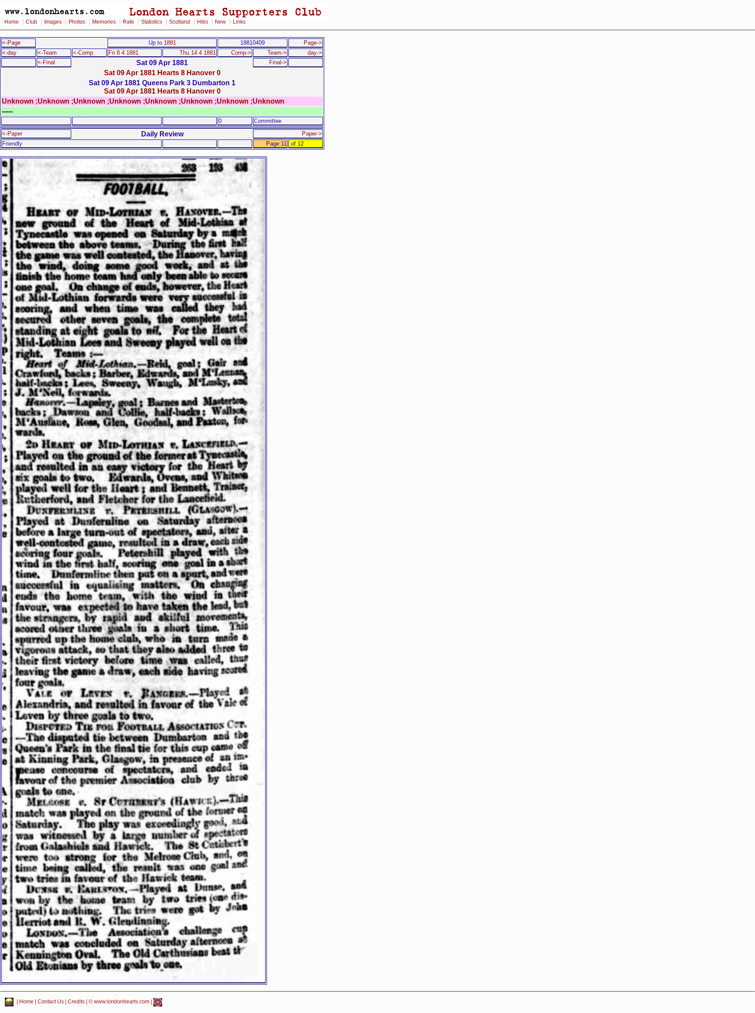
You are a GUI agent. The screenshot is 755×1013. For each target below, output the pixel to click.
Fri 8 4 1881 (123, 52)
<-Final (46, 62)
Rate (128, 22)
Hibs (202, 22)
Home (11, 22)
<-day (9, 52)
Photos (77, 22)
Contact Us (51, 1002)
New (220, 22)
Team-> (277, 52)
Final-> (278, 62)
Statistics (151, 22)
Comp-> (241, 52)
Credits (76, 1002)
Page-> (313, 42)
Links (239, 22)
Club (31, 22)
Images (53, 22)
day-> (315, 52)
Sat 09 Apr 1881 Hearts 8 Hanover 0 (162, 73)
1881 (170, 42)
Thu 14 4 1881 (198, 52)
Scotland (179, 22)
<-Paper (12, 133)
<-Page (11, 42)
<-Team (47, 52)
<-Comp (83, 52)
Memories (104, 22)
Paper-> (312, 133)
